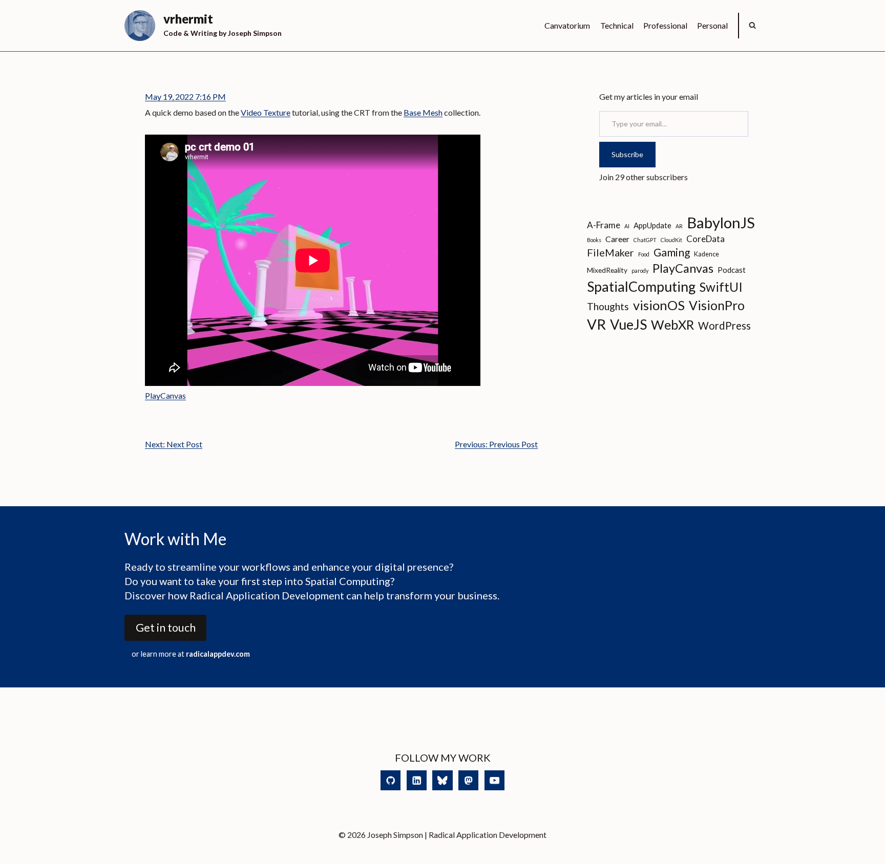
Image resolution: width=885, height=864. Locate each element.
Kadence (706, 254)
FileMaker (610, 252)
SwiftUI (721, 286)
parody (639, 270)
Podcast (732, 269)
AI (626, 226)
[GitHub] (391, 780)
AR (679, 226)
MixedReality (607, 270)
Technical (617, 25)
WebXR (672, 324)
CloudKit (671, 239)
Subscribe (627, 154)
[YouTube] (494, 780)
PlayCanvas (165, 395)
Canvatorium (567, 25)
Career (617, 239)
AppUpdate (652, 225)
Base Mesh (423, 112)
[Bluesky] (442, 780)
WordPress (724, 325)
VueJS (628, 324)
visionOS (659, 305)
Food (643, 254)
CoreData (705, 238)
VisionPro (717, 305)
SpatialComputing (641, 286)
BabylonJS (721, 222)
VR (596, 324)
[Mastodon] (468, 780)
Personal (712, 25)
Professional (665, 25)
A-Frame (603, 225)
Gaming (672, 252)
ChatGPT (645, 239)
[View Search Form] (752, 25)
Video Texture (265, 112)
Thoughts (608, 306)
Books (594, 239)
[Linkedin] (417, 780)
